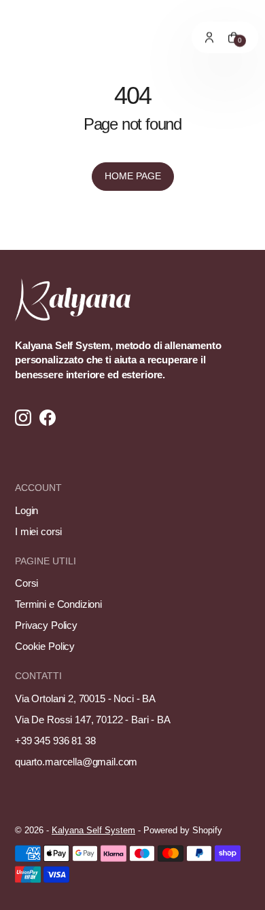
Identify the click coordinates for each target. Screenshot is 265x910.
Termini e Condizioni (58, 604)
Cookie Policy (45, 646)
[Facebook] (47, 419)
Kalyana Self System (93, 830)
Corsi (26, 583)
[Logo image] (24, 37)
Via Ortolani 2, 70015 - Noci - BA (85, 698)
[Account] (209, 37)
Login (26, 510)
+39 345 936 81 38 (55, 740)
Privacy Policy (46, 625)
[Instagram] (23, 419)
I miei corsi (38, 531)
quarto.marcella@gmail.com (76, 761)
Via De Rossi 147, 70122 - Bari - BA (93, 719)
